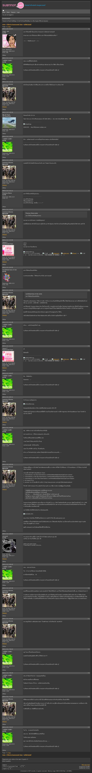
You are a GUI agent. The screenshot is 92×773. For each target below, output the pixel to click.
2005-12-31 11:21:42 (7, 81)
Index (3, 12)
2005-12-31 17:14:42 (7, 696)
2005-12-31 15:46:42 (7, 564)
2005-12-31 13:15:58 (7, 240)
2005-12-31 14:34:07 (7, 373)
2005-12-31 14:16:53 (7, 346)
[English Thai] (5, 768)
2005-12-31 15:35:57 (7, 533)
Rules (8, 12)
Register (13, 12)
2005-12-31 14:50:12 (7, 397)
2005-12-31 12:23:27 (7, 209)
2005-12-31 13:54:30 (7, 290)
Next (9, 26)
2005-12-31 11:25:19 (7, 112)
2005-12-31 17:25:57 (7, 727)
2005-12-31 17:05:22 (7, 649)
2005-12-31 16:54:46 (7, 618)
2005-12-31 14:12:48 (7, 322)
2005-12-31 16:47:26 (7, 588)
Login (18, 12)
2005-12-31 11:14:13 (7, 58)
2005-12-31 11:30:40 (7, 160)
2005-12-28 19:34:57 (7, 29)
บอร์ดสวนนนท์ (27, 24)
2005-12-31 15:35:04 (7, 464)
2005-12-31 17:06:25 (7, 673)
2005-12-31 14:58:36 (7, 427)
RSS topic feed (86, 764)
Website (4, 106)
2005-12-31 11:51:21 (7, 190)
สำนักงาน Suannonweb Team (15, 24)
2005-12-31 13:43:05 (7, 267)
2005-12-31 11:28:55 (7, 136)
